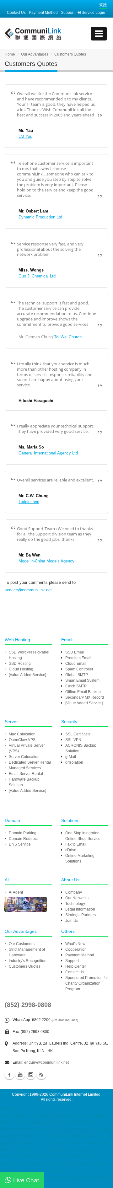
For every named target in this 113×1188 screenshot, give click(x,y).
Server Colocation (24, 757)
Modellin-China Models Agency (46, 561)
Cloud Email (75, 663)
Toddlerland (29, 501)
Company (73, 892)
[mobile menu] (99, 33)
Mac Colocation (22, 734)
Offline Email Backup (83, 692)
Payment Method (43, 12)
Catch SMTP (76, 686)
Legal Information (80, 909)
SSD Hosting (20, 663)
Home (10, 54)
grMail (70, 757)
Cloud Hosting (21, 669)
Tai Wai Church (67, 337)
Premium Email (78, 658)
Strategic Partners (80, 915)
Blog (41, 1074)
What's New (75, 944)
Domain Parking (22, 833)
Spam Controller (79, 669)
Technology (75, 903)
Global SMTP (76, 675)
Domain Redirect (23, 838)
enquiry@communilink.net (46, 1062)
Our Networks (77, 898)
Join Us (71, 920)
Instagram (30, 1074)
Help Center (75, 966)
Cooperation (76, 949)
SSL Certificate (78, 734)
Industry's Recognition (27, 961)
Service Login (93, 12)
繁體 (103, 5)
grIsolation (74, 762)
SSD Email (74, 652)
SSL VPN (73, 740)
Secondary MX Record (84, 697)
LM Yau (25, 136)
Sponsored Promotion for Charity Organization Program (86, 983)
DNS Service (20, 844)
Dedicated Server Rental (30, 762)
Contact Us (16, 12)
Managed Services (25, 768)
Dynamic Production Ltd (40, 217)
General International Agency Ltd (48, 453)
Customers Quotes (24, 966)
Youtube (20, 1074)
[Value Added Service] (27, 675)
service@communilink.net (28, 590)
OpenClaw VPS (22, 740)
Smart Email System (82, 680)
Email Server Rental (26, 773)
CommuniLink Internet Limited (74, 1094)
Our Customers (22, 944)
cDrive (70, 850)
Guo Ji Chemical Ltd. (38, 276)
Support (67, 12)
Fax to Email (75, 844)
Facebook (9, 1074)
